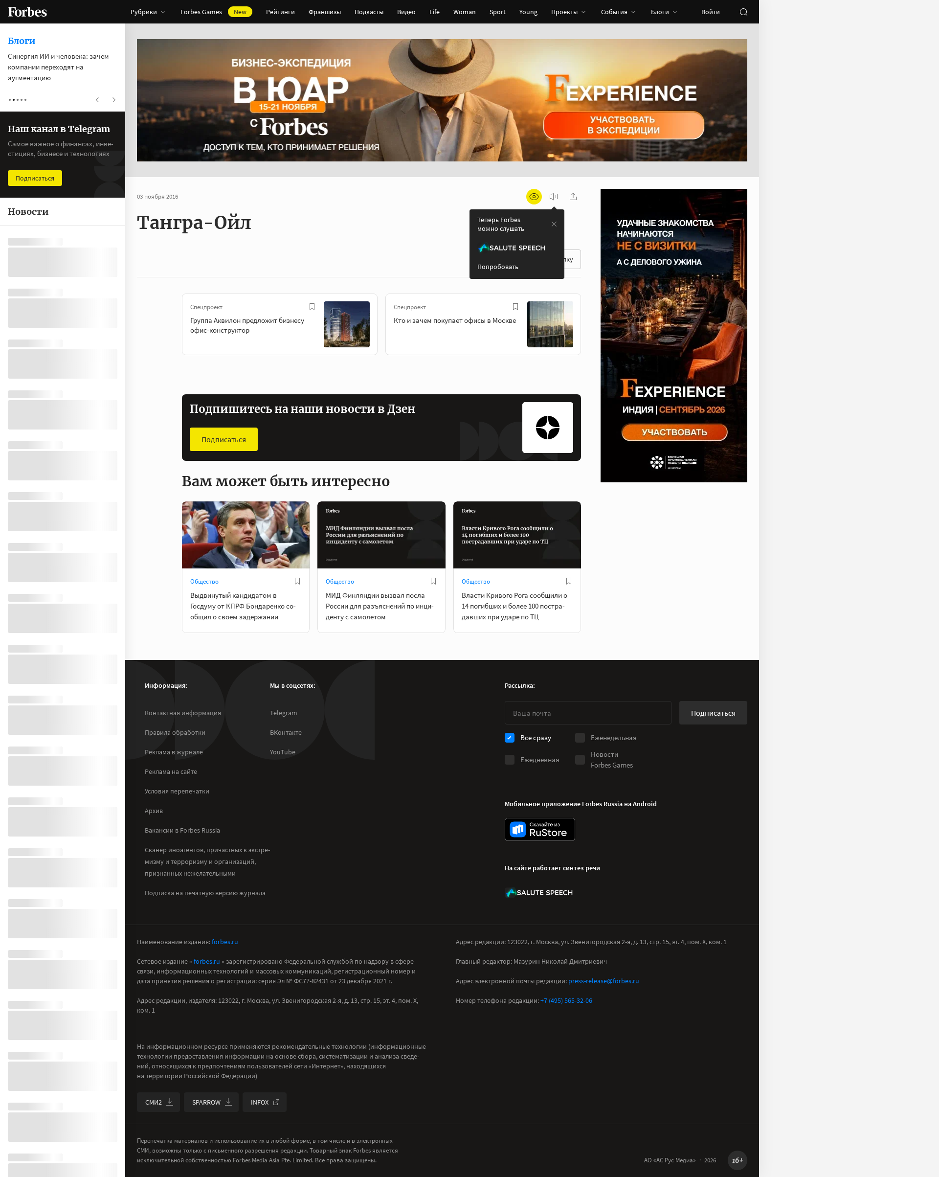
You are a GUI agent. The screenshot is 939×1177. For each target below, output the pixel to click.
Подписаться (223, 439)
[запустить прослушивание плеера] (553, 196)
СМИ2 (153, 1102)
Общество (204, 581)
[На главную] (27, 12)
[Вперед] (596, 326)
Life (434, 11)
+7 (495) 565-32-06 (566, 1000)
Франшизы (325, 11)
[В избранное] (312, 307)
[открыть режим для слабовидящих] (534, 196)
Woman (464, 11)
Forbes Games (213, 11)
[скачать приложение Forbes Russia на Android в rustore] (540, 829)
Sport (498, 11)
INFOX (259, 1102)
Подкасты (369, 11)
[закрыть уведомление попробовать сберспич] (554, 224)
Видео (406, 11)
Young (528, 11)
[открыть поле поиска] (743, 12)
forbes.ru (225, 941)
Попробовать (497, 266)
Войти (710, 11)
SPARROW (206, 1102)
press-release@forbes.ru (603, 980)
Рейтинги (280, 11)
